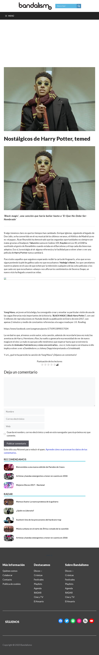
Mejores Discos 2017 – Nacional (30, 485)
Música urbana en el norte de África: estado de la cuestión (42, 529)
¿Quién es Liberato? (25, 510)
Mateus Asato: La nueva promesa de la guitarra (37, 501)
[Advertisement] (49, 39)
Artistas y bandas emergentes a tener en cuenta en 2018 (41, 476)
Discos (37, 571)
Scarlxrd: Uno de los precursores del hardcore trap (38, 520)
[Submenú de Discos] (41, 570)
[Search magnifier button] (79, 6)
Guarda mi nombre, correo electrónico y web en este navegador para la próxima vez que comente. (48, 434)
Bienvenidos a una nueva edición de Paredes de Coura (40, 467)
